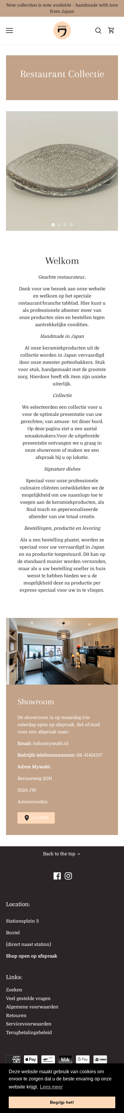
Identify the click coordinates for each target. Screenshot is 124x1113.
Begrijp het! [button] (62, 1102)
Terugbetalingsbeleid (29, 1032)
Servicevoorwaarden (28, 1024)
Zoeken (14, 990)
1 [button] (53, 225)
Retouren (16, 1015)
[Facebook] (57, 874)
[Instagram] (68, 874)
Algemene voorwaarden (32, 1007)
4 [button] (71, 225)
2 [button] (59, 225)
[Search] (98, 30)
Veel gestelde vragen (28, 998)
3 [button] (65, 225)
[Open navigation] (9, 30)
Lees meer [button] (51, 1086)
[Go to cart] (111, 30)
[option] (62, 171)
